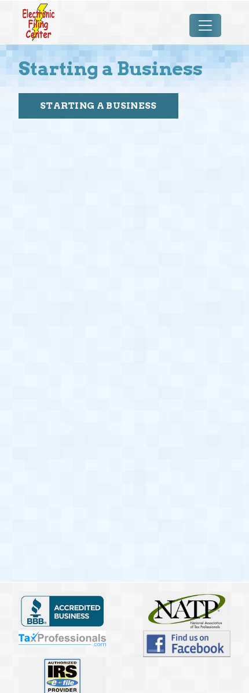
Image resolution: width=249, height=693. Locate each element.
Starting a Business (98, 105)
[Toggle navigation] (205, 25)
